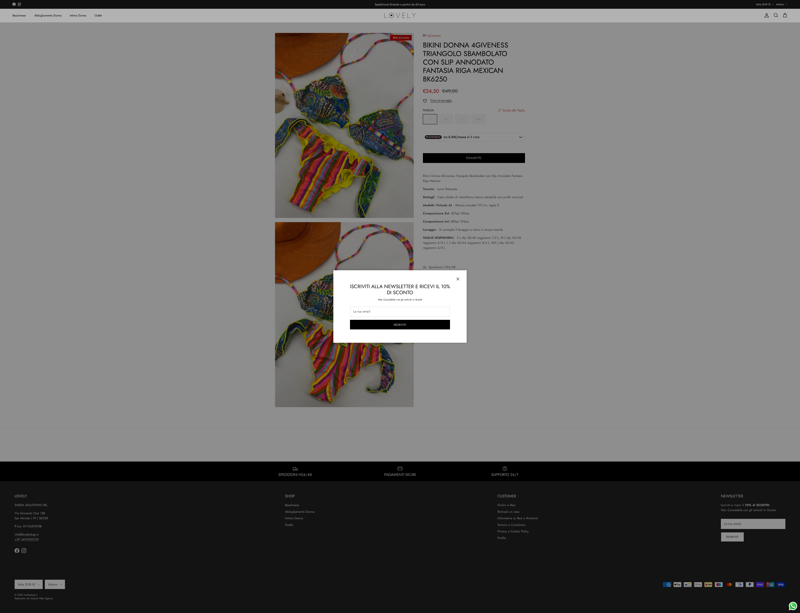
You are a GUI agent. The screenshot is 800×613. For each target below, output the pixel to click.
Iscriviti (400, 325)
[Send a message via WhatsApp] (793, 606)
